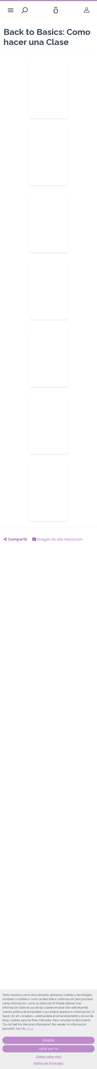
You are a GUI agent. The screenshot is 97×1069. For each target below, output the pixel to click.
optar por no (48, 1048)
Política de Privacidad (48, 1063)
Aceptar (48, 1040)
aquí (30, 1028)
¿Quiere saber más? (48, 1056)
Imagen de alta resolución (59, 539)
